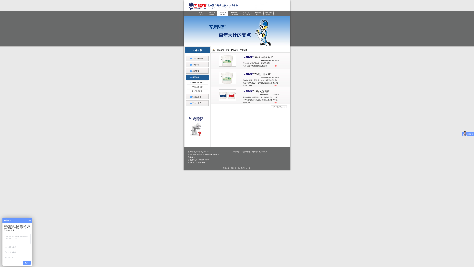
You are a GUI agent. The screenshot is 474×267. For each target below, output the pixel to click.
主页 (227, 50)
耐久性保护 (196, 103)
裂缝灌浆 (195, 64)
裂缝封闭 (195, 71)
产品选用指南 (197, 58)
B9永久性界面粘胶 (198, 82)
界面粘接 (195, 77)
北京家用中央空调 (243, 168)
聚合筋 (233, 168)
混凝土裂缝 (246, 151)
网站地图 (264, 151)
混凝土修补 (196, 96)
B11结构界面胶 (197, 91)
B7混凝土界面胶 (197, 87)
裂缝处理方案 (255, 151)
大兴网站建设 (201, 162)
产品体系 (234, 50)
